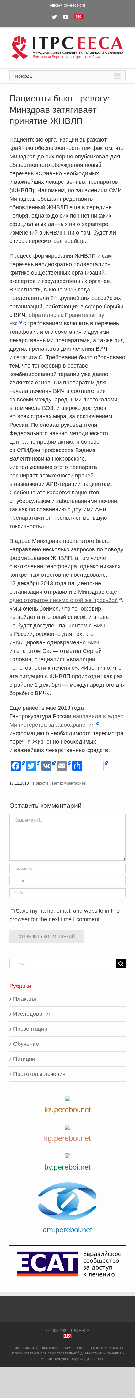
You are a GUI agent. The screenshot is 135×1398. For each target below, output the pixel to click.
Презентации (30, 1029)
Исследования (32, 1014)
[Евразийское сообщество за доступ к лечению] (67, 1264)
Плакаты (24, 999)
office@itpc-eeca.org (67, 5)
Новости (40, 783)
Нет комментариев (69, 783)
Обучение (26, 1044)
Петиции (24, 1059)
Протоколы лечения (39, 1074)
